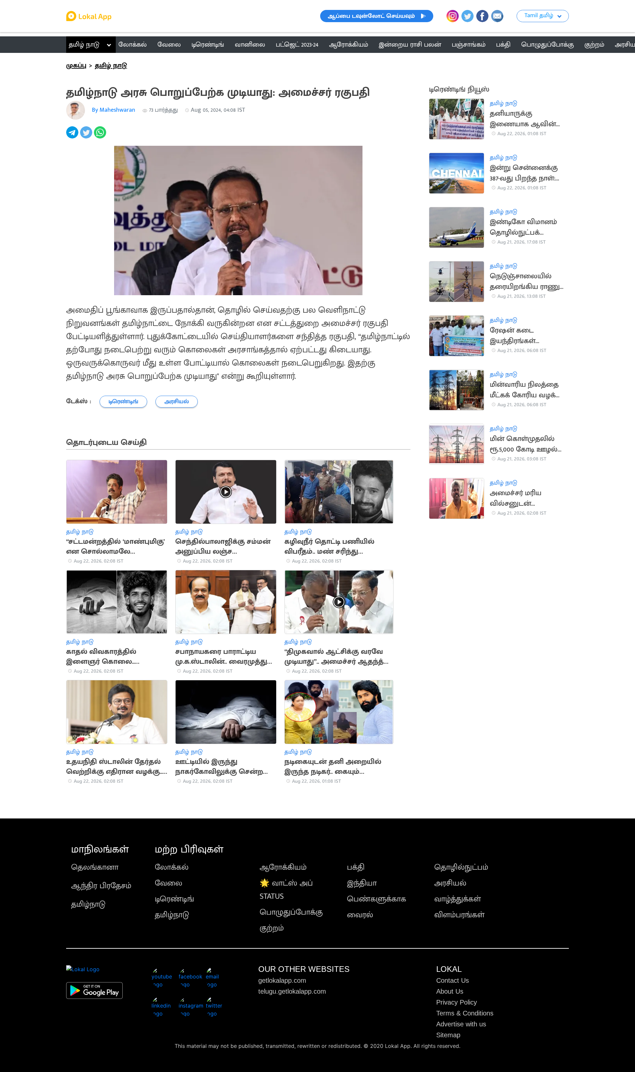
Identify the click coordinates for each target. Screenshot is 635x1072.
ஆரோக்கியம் (283, 867)
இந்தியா (362, 883)
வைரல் (360, 915)
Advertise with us (461, 1024)
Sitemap (448, 1035)
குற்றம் (272, 928)
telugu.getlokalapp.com (292, 991)
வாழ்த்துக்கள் (457, 899)
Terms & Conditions (464, 1013)
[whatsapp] (101, 136)
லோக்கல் (172, 867)
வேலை (168, 883)
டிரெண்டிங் (174, 899)
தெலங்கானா (94, 867)
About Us (449, 991)
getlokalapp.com (282, 980)
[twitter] (87, 136)
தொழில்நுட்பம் (461, 867)
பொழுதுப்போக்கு (291, 912)
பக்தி (355, 867)
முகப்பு (76, 65)
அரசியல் (450, 883)
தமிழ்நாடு (88, 904)
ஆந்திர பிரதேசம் (101, 886)
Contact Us (452, 980)
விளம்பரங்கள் (459, 915)
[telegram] (73, 136)
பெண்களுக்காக (376, 899)
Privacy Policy (456, 1002)
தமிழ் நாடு (84, 44)
